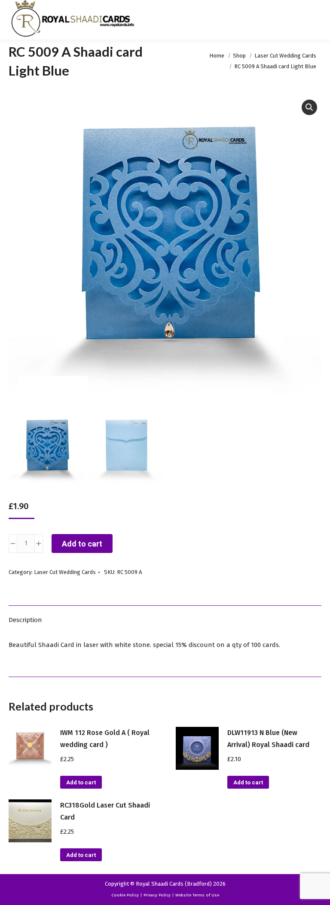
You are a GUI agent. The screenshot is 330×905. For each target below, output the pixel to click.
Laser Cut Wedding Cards (65, 572)
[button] (309, 107)
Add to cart (82, 543)
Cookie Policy (125, 895)
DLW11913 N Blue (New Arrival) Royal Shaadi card (268, 739)
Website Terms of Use (197, 895)
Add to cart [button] (81, 782)
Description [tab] (25, 620)
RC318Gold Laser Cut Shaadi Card (105, 811)
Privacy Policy (157, 895)
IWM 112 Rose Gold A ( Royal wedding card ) (105, 739)
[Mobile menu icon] (316, 20)
